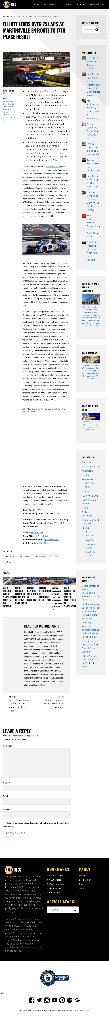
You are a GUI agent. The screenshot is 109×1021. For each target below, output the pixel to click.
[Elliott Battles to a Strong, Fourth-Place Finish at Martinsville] (70, 581)
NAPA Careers (54, 880)
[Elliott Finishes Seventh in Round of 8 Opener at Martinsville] (21, 581)
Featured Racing (91, 466)
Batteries (90, 483)
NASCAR (57, 16)
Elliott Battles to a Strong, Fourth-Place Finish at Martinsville (70, 596)
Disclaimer (85, 880)
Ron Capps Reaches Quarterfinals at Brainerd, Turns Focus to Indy (90, 629)
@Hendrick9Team (42, 543)
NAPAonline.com (56, 884)
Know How (87, 471)
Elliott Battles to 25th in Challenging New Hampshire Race (90, 593)
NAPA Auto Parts (53, 167)
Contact (83, 875)
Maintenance (50, 4)
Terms (82, 888)
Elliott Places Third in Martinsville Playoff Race (45, 593)
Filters (88, 491)
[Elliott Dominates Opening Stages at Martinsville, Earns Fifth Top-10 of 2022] (57, 581)
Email (6, 796)
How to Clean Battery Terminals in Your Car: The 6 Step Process (93, 226)
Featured (87, 462)
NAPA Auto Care (90, 496)
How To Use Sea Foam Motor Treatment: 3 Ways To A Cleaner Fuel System (93, 85)
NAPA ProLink (54, 888)
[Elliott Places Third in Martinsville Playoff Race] (45, 581)
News (85, 508)
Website (7, 809)
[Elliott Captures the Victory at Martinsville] (33, 581)
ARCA (87, 531)
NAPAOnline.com (96, 4)
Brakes (88, 487)
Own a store (53, 892)
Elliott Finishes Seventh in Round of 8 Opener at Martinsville (21, 595)
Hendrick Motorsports (40, 16)
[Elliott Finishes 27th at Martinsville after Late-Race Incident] (9, 581)
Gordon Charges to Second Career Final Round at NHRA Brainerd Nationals (91, 611)
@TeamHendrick (51, 539)
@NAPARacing (36, 532)
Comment (8, 746)
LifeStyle (66, 4)
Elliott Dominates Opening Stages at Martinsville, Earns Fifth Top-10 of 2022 (57, 599)
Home (36, 4)
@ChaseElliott (41, 536)
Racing (79, 4)
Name (6, 783)
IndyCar (89, 535)
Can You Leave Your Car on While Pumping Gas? (93, 131)
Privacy (83, 884)
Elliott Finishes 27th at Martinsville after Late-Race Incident (9, 596)
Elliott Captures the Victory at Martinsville (33, 593)
